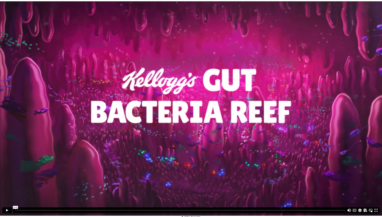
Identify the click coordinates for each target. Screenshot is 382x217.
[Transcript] (365, 210)
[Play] (7, 210)
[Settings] (360, 210)
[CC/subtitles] (354, 210)
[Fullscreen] (376, 210)
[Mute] (349, 210)
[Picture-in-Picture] (370, 210)
